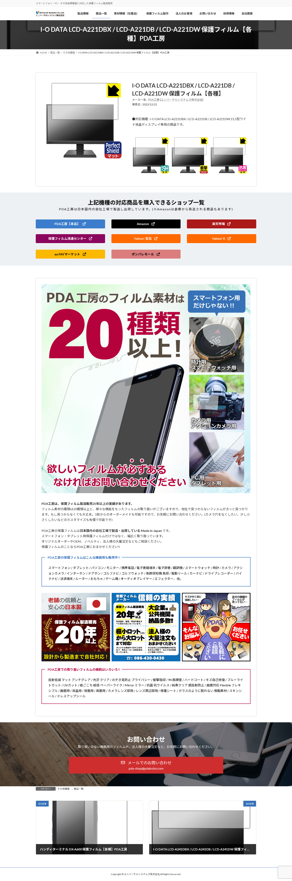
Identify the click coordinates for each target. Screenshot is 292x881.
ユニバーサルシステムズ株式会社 (181, 99)
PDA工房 (153, 99)
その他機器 (64, 788)
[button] (70, 223)
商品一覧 (78, 788)
